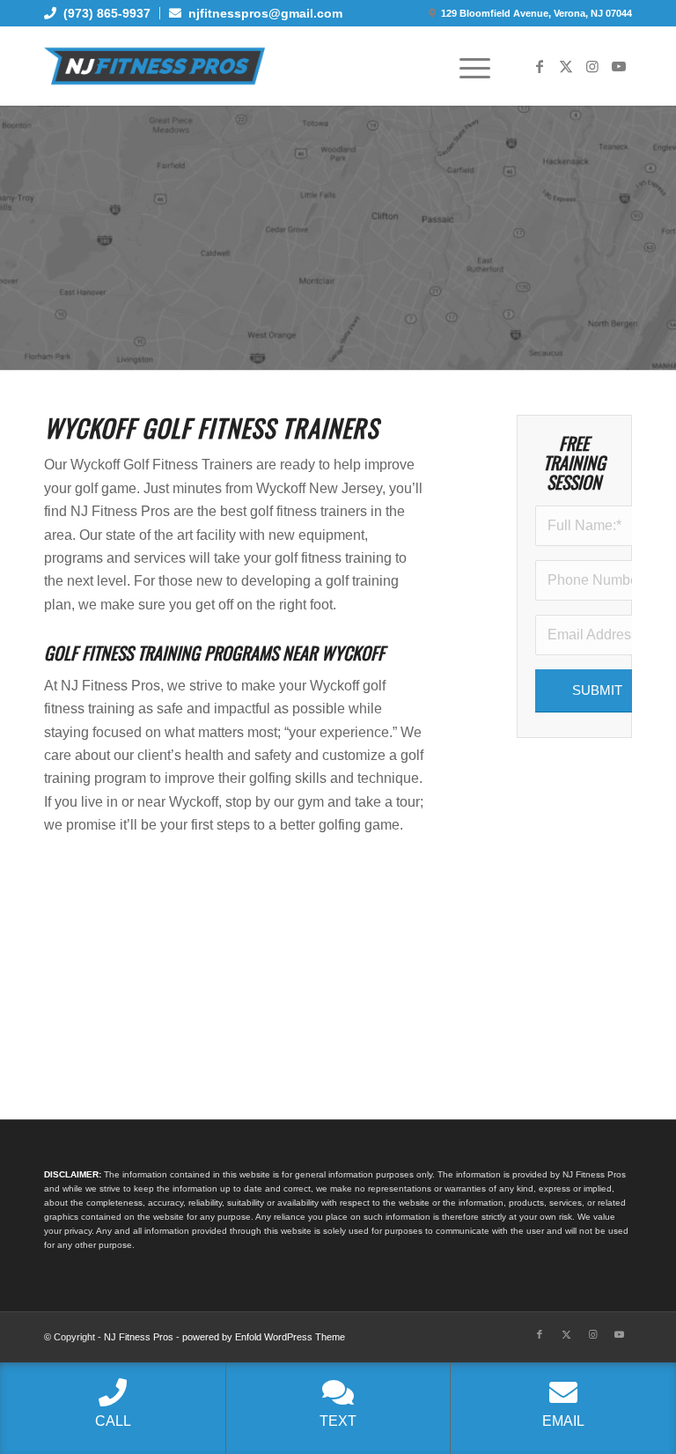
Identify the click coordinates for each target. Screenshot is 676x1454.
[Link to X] (566, 66)
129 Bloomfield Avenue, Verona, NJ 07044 (536, 13)
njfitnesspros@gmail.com (261, 13)
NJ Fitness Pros (138, 1337)
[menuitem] (102, 13)
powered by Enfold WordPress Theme (263, 1337)
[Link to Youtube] (619, 66)
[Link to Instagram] (592, 66)
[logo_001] (154, 66)
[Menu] (466, 66)
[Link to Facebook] (539, 66)
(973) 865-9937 (103, 13)
